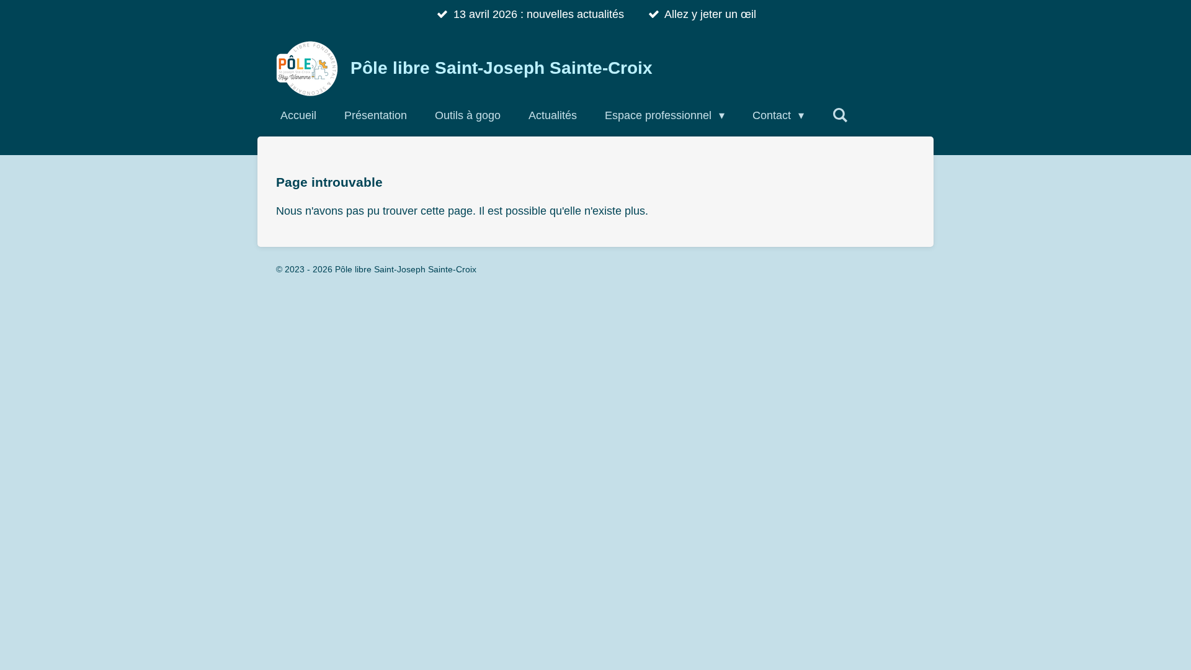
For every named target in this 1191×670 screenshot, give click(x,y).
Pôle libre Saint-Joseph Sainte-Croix (501, 68)
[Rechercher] (839, 115)
